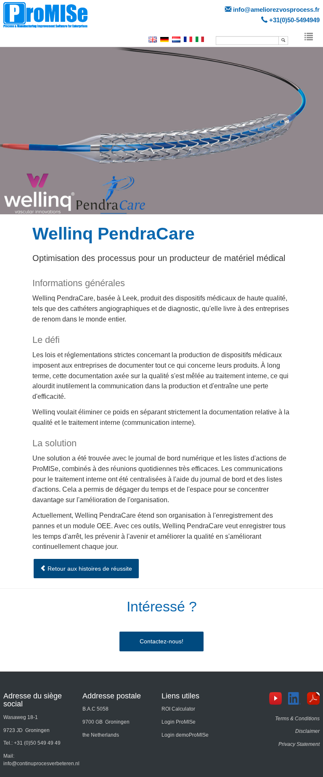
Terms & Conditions (297, 719)
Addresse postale (111, 696)
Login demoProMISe (185, 735)
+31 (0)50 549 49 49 (37, 743)
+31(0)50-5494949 (294, 20)
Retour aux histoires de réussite (89, 568)
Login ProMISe (179, 722)
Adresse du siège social (32, 700)
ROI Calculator (178, 709)
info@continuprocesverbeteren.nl (41, 763)
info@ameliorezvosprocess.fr (276, 9)
